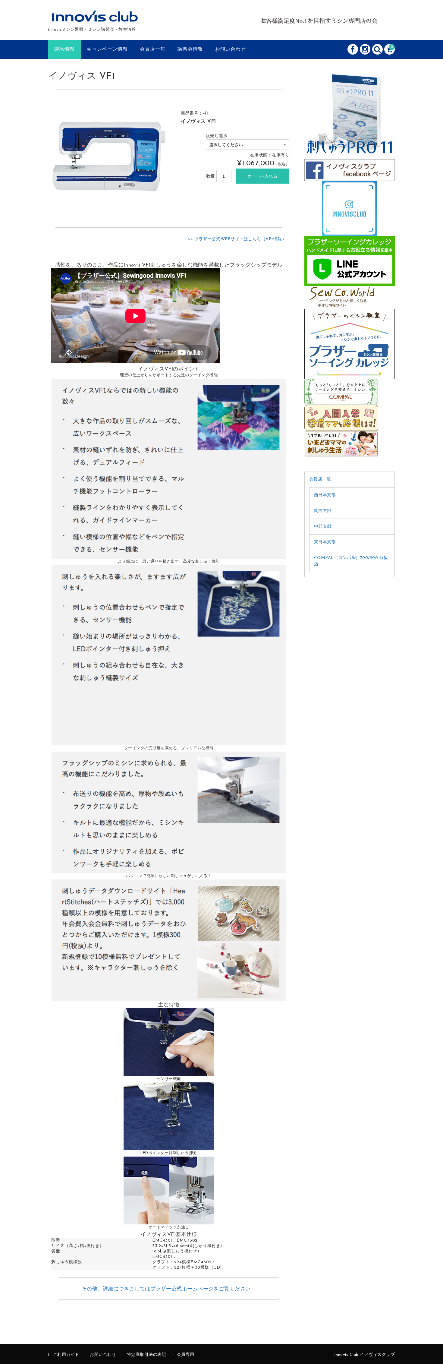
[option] (108, 156)
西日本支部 (325, 495)
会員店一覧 (152, 49)
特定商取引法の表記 (146, 1355)
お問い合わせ (230, 49)
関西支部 (322, 511)
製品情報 (64, 49)
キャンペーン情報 (107, 49)
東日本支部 (325, 542)
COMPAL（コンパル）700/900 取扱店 (351, 561)
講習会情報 (190, 49)
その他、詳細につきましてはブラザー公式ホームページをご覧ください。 (169, 1289)
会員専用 (185, 1355)
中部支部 (322, 526)
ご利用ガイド (66, 1355)
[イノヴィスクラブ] (95, 18)
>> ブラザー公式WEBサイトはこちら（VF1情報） (237, 239)
